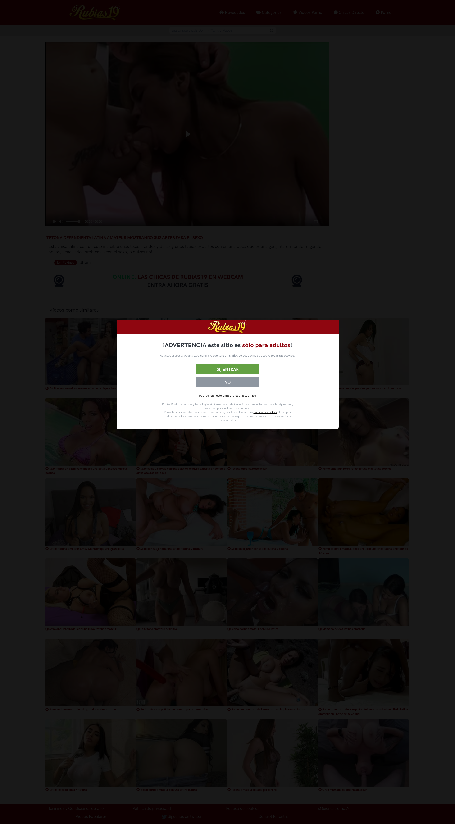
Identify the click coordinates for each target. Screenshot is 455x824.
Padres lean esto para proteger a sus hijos (227, 395)
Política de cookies (265, 412)
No (227, 382)
